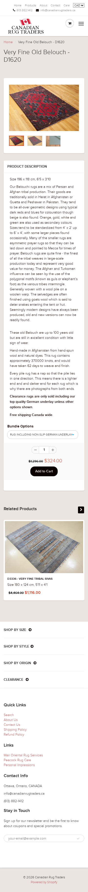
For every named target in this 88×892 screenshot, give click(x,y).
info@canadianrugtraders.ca (57, 10)
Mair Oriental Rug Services (23, 755)
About (43, 5)
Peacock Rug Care (17, 760)
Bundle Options (20, 426)
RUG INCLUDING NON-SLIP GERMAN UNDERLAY (41, 434)
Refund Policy (14, 734)
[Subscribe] (78, 838)
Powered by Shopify (44, 882)
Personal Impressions (19, 765)
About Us (11, 720)
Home (18, 5)
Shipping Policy (15, 730)
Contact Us (12, 725)
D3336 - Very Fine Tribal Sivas (30, 579)
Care (67, 5)
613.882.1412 (25, 10)
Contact (55, 5)
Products (30, 5)
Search (9, 715)
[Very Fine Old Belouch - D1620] (44, 108)
